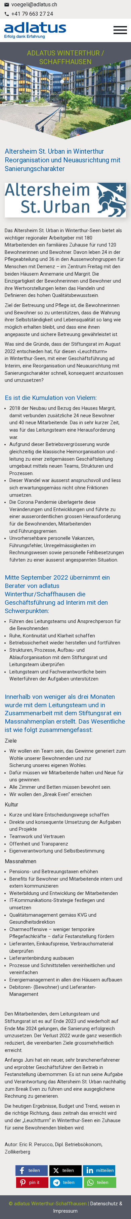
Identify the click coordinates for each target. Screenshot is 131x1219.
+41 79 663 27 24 (32, 14)
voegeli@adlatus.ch (34, 4)
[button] (31, 1170)
